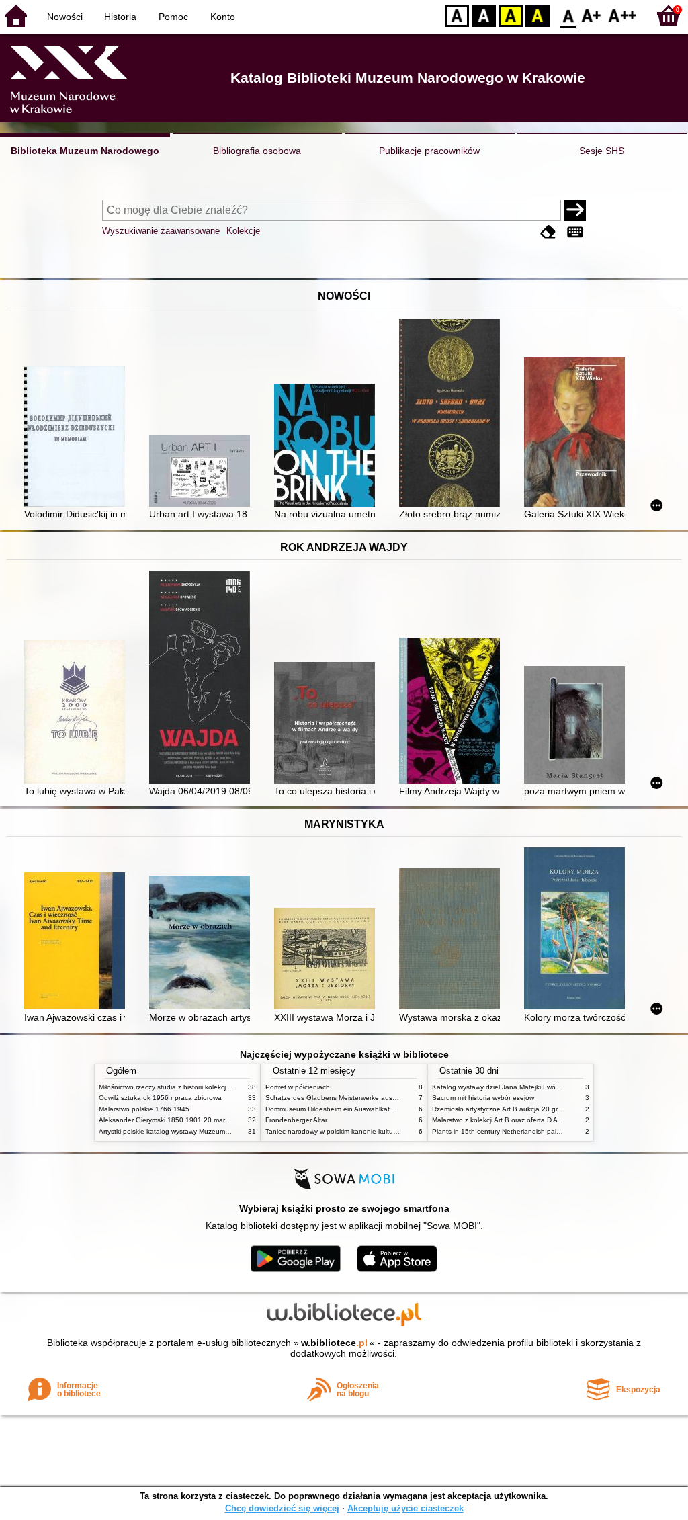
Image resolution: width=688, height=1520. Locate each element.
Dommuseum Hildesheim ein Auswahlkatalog (334, 1109)
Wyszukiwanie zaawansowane (161, 231)
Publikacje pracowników (429, 150)
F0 (568, 15)
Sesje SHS (601, 150)
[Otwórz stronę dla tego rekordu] (78, 437)
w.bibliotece (334, 1342)
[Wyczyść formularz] (548, 232)
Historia (120, 16)
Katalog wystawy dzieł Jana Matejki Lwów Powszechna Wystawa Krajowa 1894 (554, 1087)
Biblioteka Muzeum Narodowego (85, 150)
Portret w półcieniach (297, 1087)
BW (483, 15)
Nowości (65, 16)
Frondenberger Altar (296, 1120)
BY (537, 15)
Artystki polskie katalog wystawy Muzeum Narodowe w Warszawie (199, 1131)
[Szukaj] (575, 210)
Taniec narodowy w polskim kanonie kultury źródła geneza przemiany (371, 1131)
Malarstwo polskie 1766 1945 (144, 1109)
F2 (622, 15)
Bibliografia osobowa (257, 150)
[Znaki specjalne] (575, 232)
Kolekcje (243, 231)
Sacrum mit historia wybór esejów (483, 1097)
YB (510, 15)
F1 (591, 15)
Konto (222, 16)
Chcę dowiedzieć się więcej (282, 1508)
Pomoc (173, 16)
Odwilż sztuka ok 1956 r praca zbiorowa (160, 1097)
